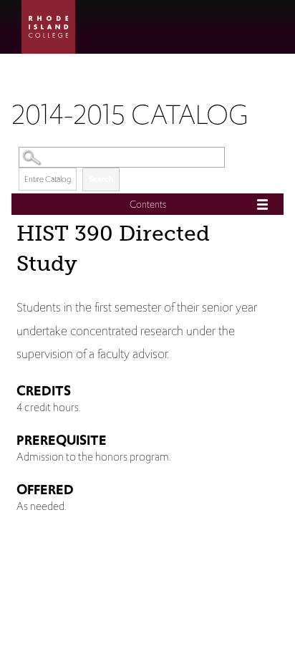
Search (101, 179)
